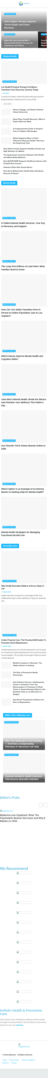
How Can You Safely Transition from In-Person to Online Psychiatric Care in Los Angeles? (21, 312)
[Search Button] (45, 3)
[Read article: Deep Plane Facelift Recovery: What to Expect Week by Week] (6, 121)
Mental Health (9, 34)
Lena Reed (6, 93)
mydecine (19, 1025)
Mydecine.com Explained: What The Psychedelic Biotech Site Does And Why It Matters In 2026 (22, 818)
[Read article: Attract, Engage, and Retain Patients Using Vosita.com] (6, 112)
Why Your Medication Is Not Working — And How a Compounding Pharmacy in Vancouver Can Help (23, 744)
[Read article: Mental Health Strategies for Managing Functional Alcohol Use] (24, 513)
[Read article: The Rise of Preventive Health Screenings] (6, 674)
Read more (9, 103)
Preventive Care (9, 581)
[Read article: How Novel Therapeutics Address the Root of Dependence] (6, 702)
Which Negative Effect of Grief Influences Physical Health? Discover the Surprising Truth (28, 140)
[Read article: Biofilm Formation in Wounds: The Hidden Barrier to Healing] (6, 665)
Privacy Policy (14, 1060)
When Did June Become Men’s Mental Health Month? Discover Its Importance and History (18, 42)
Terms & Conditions (28, 1060)
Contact (14, 1063)
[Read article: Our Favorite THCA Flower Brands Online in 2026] (24, 426)
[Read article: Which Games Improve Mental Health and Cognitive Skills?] (24, 337)
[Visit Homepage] (24, 3)
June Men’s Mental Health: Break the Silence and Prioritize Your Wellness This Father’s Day (23, 402)
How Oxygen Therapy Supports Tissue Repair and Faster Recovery (20, 24)
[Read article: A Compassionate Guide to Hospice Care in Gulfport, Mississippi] (6, 131)
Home (4, 1060)
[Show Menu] (3, 3)
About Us (5, 1063)
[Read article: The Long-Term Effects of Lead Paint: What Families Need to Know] (24, 247)
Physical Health (10, 13)
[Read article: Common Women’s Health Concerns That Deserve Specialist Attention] (24, 767)
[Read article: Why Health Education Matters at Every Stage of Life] (24, 567)
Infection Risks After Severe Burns (17, 167)
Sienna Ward (7, 592)
